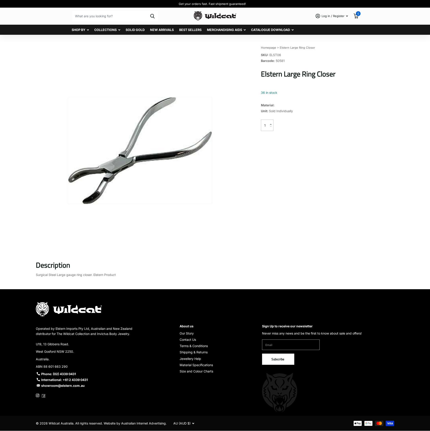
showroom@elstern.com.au (63, 385)
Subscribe (278, 359)
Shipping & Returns (194, 352)
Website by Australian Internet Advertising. (135, 423)
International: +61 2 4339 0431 (64, 380)
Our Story (187, 333)
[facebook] (43, 395)
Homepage (268, 47)
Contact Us (188, 339)
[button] (272, 121)
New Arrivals (162, 30)
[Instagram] (37, 395)
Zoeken (152, 16)
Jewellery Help (190, 359)
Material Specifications (196, 365)
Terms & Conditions (194, 346)
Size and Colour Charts (196, 371)
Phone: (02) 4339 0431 (58, 374)
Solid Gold (135, 30)
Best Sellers (190, 30)
